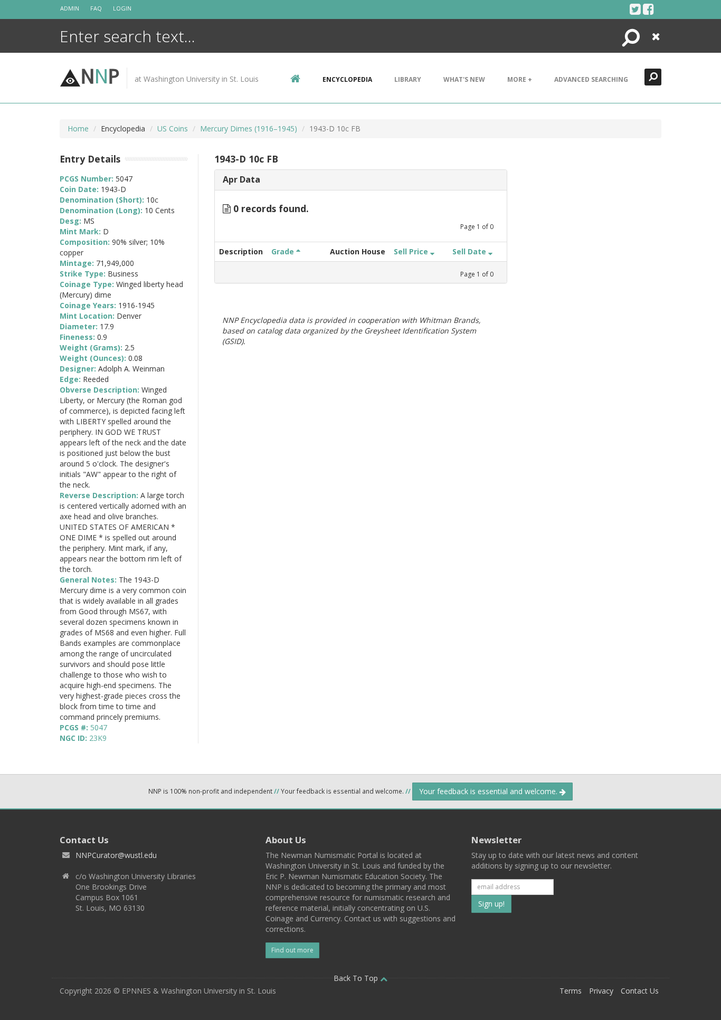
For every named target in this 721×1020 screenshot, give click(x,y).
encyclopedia (347, 79)
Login (122, 8)
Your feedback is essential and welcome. (489, 791)
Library (407, 79)
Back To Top (357, 978)
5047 (98, 727)
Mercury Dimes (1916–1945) (248, 128)
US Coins (172, 128)
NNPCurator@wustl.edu (116, 855)
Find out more (292, 950)
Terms (570, 991)
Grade (283, 251)
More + (519, 79)
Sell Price (412, 251)
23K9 (98, 738)
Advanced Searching (591, 79)
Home (78, 128)
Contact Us (640, 991)
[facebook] (648, 9)
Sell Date (470, 251)
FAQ (96, 8)
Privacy (601, 991)
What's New (464, 79)
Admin (69, 8)
